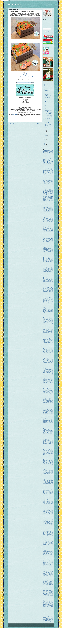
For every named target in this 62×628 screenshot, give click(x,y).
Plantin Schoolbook (50, 592)
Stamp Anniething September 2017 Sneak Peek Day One (48, 125)
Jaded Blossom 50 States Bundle (48, 200)
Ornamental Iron (47, 534)
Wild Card (51, 619)
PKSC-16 (45, 590)
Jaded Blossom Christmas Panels (48, 247)
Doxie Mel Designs (14, 4)
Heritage (44, 193)
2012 (45, 144)
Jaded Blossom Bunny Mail (47, 229)
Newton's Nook (49, 530)
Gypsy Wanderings (45, 189)
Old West (50, 532)
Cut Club (46, 169)
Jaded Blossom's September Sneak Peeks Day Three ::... (48, 110)
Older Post (39, 123)
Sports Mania (51, 605)
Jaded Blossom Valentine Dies (47, 494)
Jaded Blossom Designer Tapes (49, 261)
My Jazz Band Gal (47, 97)
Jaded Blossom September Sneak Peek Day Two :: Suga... (48, 113)
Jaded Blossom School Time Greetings (48, 420)
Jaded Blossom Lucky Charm (47, 363)
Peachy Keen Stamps (49, 537)
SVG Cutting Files (48, 611)
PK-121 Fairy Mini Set (46, 543)
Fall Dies (26, 75)
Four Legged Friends (49, 183)
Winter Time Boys (49, 621)
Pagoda (49, 535)
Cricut (47, 164)
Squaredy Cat (48, 606)
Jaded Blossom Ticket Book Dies (48, 478)
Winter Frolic (44, 621)
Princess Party (49, 595)
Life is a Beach (51, 519)
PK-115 (51, 541)
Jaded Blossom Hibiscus (46, 333)
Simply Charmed (45, 602)
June (45, 131)
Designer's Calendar (46, 170)
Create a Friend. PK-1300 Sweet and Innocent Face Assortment (48, 163)
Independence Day (46, 196)
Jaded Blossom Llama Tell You (47, 358)
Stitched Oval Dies (31, 76)
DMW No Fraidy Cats (48, 172)
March (46, 135)
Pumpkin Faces (25, 74)
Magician (44, 521)
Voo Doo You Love (47, 618)
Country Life (49, 160)
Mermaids (49, 522)
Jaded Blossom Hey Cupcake (49, 332)
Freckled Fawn (45, 184)
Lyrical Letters (51, 520)
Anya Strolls (44, 153)
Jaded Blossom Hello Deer (49, 328)
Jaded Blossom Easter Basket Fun (48, 270)
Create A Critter (50, 161)
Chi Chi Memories (45, 159)
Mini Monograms (45, 524)
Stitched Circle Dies (23, 76)
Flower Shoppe (48, 180)
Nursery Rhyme (47, 531)
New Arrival (44, 530)
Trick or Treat (46, 616)
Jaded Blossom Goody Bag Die (48, 308)
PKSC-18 (51, 590)
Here (31, 79)
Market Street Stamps (49, 521)
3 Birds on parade (45, 150)
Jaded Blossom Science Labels (47, 422)
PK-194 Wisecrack (50, 573)
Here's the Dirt (50, 192)
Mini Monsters (50, 524)
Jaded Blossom (14, 114)
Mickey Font (48, 523)
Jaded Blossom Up (48, 490)
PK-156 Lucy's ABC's (48, 560)
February (46, 136)
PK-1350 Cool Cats (50, 555)
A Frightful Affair (48, 151)
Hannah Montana (48, 190)
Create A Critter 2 (45, 162)
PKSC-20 (47, 591)
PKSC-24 (46, 592)
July (45, 130)
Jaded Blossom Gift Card (47, 301)
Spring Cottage (45, 606)
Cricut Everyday (48, 168)
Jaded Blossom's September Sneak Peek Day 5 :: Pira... (48, 105)
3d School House (50, 150)
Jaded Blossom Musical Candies (48, 379)
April (45, 134)
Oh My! (47, 532)
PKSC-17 (48, 590)
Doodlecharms (48, 174)
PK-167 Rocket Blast (49, 565)
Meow (47, 522)
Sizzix (49, 602)
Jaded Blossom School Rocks (48, 419)
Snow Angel (51, 603)
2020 (45, 85)
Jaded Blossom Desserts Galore (47, 262)
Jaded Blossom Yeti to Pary (47, 511)
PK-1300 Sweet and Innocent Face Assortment (48, 545)
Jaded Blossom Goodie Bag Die (48, 307)
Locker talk (44, 520)
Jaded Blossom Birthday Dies (47, 222)
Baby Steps (49, 154)
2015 (45, 140)
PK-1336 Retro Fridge (50, 552)
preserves (48, 594)
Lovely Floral (47, 520)
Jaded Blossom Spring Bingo (49, 442)
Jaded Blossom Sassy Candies (47, 410)
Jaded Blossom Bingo (50, 216)
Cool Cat (46, 98)
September (46, 94)
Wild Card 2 (45, 620)
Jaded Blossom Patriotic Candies (49, 390)
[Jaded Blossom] (47, 31)
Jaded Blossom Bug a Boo (49, 228)
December (46, 90)
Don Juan (48, 173)
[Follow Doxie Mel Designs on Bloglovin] (47, 29)
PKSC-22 (51, 591)
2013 (45, 143)
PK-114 (48, 541)
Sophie (44, 605)
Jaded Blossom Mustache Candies (48, 380)
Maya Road (44, 522)
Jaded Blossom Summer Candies (48, 460)
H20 (49, 189)
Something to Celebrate (46, 604)
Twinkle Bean (45, 617)
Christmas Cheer (45, 160)
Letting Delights (47, 519)
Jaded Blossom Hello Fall (47, 329)
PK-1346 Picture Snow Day (46, 553)
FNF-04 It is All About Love (46, 181)
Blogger (36, 625)
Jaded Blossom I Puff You (48, 342)
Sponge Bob (47, 605)
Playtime (44, 593)
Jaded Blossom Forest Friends (48, 293)
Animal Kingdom (50, 152)
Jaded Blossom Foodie (50, 290)
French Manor (49, 184)
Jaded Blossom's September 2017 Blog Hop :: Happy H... (48, 102)
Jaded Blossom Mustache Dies (48, 381)
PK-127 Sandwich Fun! (47, 544)
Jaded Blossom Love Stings (49, 362)
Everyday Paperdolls (46, 177)
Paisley (52, 535)
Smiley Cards (47, 603)
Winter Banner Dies (50, 620)
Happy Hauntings (48, 191)
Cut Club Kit (49, 169)
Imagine (46, 194)
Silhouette (44, 601)
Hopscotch (50, 193)
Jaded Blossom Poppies (50, 401)
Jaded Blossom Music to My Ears (48, 378)
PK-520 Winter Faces (49, 583)
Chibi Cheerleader (50, 159)
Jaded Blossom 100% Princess (49, 199)
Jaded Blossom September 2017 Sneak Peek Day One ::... (48, 116)
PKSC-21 (49, 591)
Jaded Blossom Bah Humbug (47, 207)
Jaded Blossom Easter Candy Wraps (48, 271)
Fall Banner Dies (29, 73)
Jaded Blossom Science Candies (48, 421)
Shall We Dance (45, 600)
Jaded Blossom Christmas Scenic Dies (48, 248)
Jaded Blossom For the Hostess (47, 291)
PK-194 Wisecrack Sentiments (47, 574)
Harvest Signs (25, 77)
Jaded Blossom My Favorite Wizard (48, 382)
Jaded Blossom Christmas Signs (47, 249)
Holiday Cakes (47, 193)
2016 (45, 139)
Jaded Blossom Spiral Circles (47, 438)
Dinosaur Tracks (48, 171)
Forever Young (48, 182)
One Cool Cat (50, 533)
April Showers (48, 153)
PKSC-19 (44, 591)
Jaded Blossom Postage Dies (47, 402)
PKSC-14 (49, 589)
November (46, 91)
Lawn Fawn (49, 518)
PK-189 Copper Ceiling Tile (49, 570)
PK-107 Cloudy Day (48, 540)
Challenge (51, 158)
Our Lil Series (51, 534)
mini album (51, 523)
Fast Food (44, 180)
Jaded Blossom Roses (50, 409)
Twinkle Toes (48, 617)
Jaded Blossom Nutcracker (47, 383)
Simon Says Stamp (50, 601)
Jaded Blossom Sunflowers (47, 461)
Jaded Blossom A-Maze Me (47, 201)
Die (49, 170)
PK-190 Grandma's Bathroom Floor (47, 571)
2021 (45, 84)
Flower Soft (51, 180)
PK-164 (47, 563)
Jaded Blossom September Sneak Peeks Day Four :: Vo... (49, 108)
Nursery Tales (51, 531)
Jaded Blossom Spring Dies (47, 443)
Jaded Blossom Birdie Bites (47, 217)
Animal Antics (46, 152)
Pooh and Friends (48, 593)
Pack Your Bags (45, 535)
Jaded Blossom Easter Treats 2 (47, 272)
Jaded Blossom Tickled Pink (47, 479)
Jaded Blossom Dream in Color (49, 269)
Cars (45, 158)
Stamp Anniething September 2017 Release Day (49, 119)
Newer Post (11, 123)
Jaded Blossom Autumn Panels (49, 206)
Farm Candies (51, 179)
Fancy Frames (47, 179)
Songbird (52, 604)
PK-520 (45, 583)
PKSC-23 (44, 592)
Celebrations (48, 158)
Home (25, 123)
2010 (45, 147)
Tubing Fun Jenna (50, 616)
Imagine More (51, 194)
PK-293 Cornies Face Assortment (47, 580)
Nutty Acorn (44, 532)
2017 (45, 89)
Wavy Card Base (47, 619)
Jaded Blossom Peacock (46, 391)
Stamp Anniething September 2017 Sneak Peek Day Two (48, 122)
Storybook (49, 607)
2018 (45, 88)
